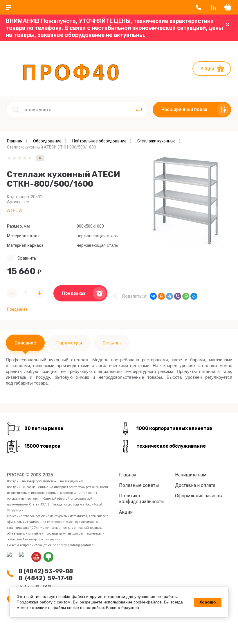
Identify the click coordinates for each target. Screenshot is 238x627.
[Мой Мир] (193, 296)
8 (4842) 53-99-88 (46, 571)
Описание (25, 343)
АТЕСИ (14, 210)
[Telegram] (169, 296)
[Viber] (177, 296)
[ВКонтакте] (153, 296)
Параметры (69, 343)
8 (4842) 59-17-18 (46, 578)
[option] (185, 200)
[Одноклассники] (161, 296)
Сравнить (26, 258)
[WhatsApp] (185, 296)
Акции (207, 68)
